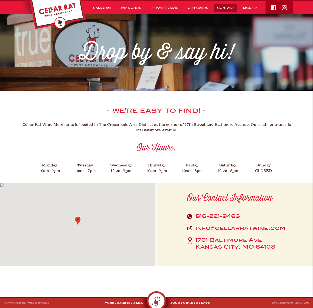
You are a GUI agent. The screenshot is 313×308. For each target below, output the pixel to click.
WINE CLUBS (131, 8)
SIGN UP (250, 8)
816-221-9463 (217, 216)
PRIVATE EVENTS (164, 8)
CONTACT (225, 8)
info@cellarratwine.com (240, 228)
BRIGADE (302, 302)
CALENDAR (102, 8)
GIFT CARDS (198, 8)
